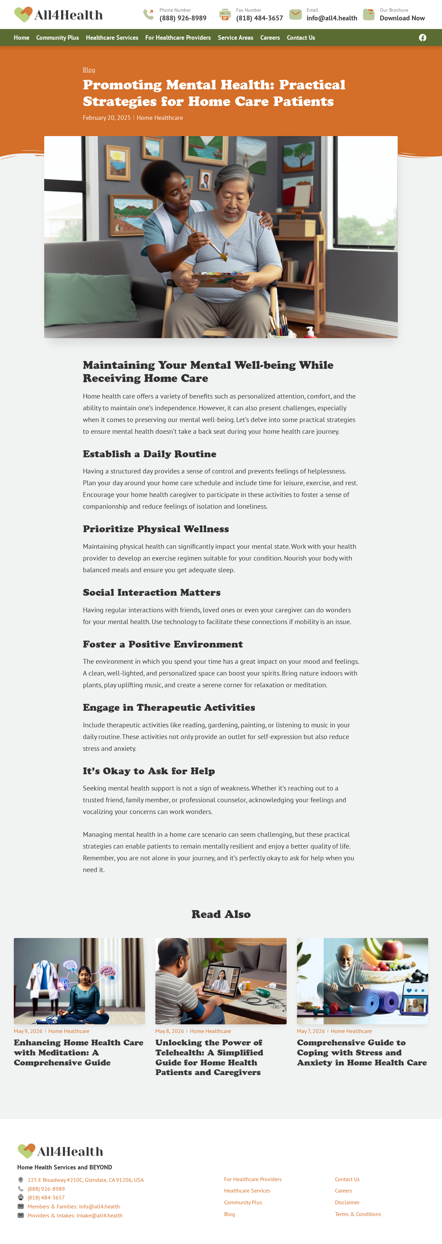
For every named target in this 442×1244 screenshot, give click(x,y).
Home (21, 37)
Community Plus (57, 37)
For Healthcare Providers (178, 37)
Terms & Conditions (358, 1213)
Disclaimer (347, 1202)
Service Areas (235, 37)
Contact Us (301, 37)
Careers (270, 37)
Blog (89, 70)
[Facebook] (422, 37)
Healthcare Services (112, 37)
